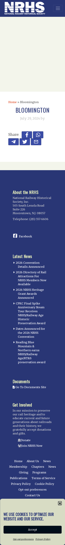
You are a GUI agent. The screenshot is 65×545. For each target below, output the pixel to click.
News (47, 461)
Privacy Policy (43, 539)
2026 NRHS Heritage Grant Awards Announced (30, 293)
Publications (18, 478)
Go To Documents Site (30, 387)
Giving (23, 472)
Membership (18, 466)
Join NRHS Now (31, 445)
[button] (60, 503)
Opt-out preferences (23, 539)
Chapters (37, 466)
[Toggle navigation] (58, 8)
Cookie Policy (44, 484)
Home (12, 102)
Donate (26, 440)
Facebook (25, 236)
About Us (33, 461)
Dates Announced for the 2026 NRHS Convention (30, 332)
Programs (39, 472)
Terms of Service (43, 478)
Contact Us (32, 495)
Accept (32, 529)
